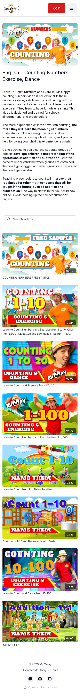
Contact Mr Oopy (34, 670)
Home (54, 670)
